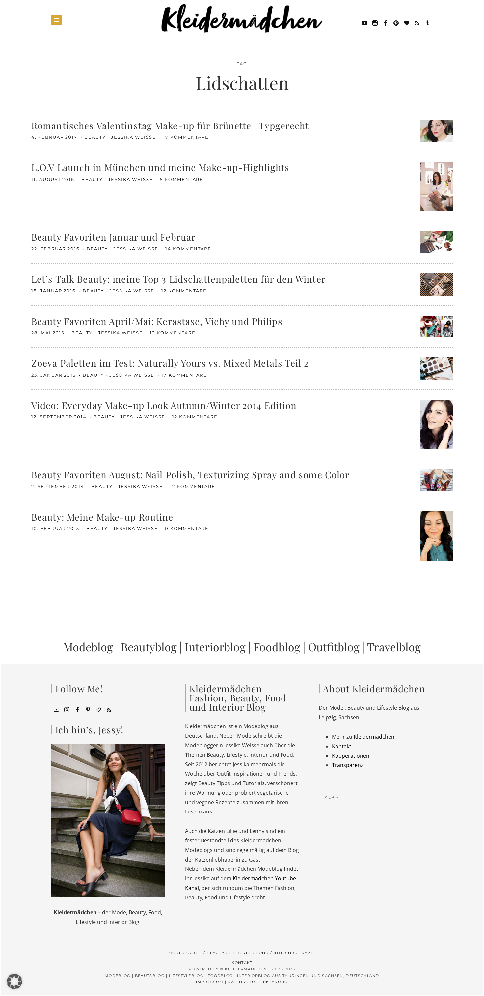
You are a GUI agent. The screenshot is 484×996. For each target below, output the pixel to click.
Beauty (95, 137)
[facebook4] (77, 709)
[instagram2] (375, 22)
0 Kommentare (187, 528)
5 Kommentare (181, 179)
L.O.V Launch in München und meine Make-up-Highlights (160, 167)
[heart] (406, 22)
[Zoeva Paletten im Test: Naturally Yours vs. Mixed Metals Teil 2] (436, 368)
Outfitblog (334, 646)
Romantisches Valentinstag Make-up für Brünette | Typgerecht (170, 125)
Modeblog (88, 646)
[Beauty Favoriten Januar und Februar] (436, 241)
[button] (14, 981)
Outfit (194, 953)
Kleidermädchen (374, 736)
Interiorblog (215, 646)
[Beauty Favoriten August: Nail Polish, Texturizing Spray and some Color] (436, 479)
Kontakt (341, 746)
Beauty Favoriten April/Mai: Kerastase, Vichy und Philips (156, 321)
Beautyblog (149, 646)
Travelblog (394, 646)
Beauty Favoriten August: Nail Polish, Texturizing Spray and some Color (190, 475)
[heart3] (98, 709)
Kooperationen (350, 755)
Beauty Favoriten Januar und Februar (113, 237)
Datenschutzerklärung (258, 982)
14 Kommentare (188, 248)
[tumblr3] (427, 22)
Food (262, 953)
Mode (175, 953)
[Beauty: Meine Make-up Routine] (436, 535)
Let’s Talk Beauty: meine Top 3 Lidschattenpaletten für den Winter (178, 279)
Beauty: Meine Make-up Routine (102, 517)
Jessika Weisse (134, 137)
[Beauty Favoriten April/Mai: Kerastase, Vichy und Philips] (436, 325)
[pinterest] (396, 22)
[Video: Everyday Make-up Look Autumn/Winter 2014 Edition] (436, 423)
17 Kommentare (186, 137)
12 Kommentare (184, 290)
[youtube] (364, 22)
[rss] (417, 22)
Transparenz (347, 765)
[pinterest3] (88, 709)
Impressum (209, 982)
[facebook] (385, 22)
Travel (307, 953)
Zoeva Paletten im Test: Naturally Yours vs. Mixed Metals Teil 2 (170, 363)
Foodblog (277, 646)
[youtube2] (56, 709)
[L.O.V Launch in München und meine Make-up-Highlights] (436, 186)
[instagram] (67, 709)
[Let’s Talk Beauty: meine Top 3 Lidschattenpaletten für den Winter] (436, 284)
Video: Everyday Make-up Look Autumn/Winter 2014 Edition (164, 405)
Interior (284, 953)
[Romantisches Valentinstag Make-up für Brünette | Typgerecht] (436, 130)
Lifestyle (240, 953)
